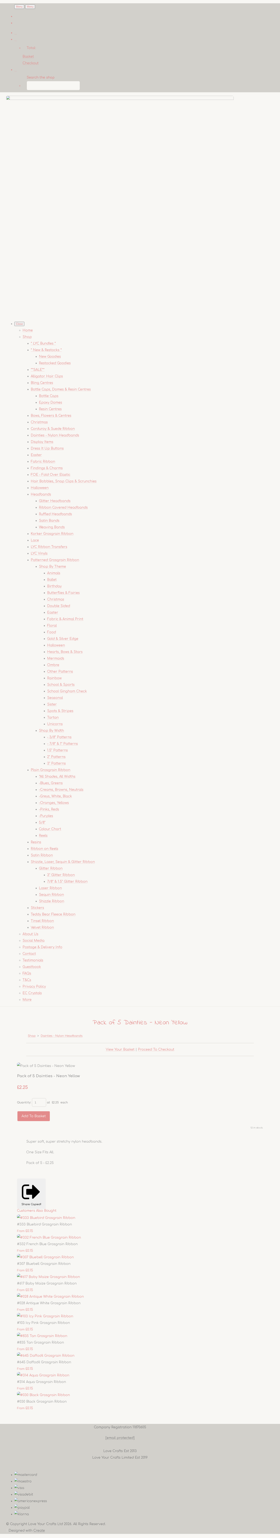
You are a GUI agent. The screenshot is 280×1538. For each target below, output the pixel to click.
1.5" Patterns (57, 750)
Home (28, 330)
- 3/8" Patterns (59, 737)
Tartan (53, 717)
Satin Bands (49, 521)
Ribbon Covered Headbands (63, 507)
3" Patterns (56, 763)
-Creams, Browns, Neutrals (61, 790)
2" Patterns (56, 757)
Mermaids (55, 658)
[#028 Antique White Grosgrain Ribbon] (50, 1296)
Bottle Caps (48, 396)
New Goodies (50, 356)
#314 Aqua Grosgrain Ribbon (41, 1382)
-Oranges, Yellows (54, 803)
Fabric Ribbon (43, 461)
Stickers (37, 908)
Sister (52, 704)
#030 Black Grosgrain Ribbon (42, 1401)
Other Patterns (60, 671)
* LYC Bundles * (43, 343)
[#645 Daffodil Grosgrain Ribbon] (45, 1356)
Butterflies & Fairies (63, 593)
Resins (36, 842)
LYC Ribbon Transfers (49, 547)
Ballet (52, 580)
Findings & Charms (47, 468)
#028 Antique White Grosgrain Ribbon (49, 1303)
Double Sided (58, 606)
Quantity (24, 1102)
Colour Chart (50, 829)
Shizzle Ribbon (51, 901)
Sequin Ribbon (51, 895)
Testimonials (33, 960)
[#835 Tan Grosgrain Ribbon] (42, 1336)
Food (51, 632)
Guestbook (32, 967)
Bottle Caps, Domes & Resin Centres (61, 389)
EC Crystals (32, 993)
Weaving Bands (52, 527)
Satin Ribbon (42, 855)
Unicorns (55, 724)
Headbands (41, 494)
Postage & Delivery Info (42, 947)
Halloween (40, 488)
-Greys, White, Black (55, 796)
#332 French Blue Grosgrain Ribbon (47, 1244)
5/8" (42, 822)
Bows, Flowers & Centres (51, 416)
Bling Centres (42, 383)
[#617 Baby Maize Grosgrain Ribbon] (48, 1277)
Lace (35, 540)
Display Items (42, 442)
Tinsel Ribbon (42, 921)
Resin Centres (50, 409)
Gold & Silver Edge (62, 639)
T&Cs (27, 980)
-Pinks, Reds (49, 809)
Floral (52, 626)
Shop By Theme (52, 566)
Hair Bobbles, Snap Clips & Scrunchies (64, 481)
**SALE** (37, 370)
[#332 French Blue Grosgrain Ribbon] (49, 1237)
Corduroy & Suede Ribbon (53, 429)
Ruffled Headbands (55, 514)
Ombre (53, 665)
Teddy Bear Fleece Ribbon (53, 914)
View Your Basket (120, 1049)
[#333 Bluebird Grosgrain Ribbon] (46, 1218)
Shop (27, 337)
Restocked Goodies (55, 363)
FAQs (27, 973)
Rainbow (54, 678)
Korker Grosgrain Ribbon (52, 534)
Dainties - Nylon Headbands (55, 435)
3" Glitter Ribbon (61, 875)
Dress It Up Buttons (47, 448)
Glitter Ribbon (51, 868)
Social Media (33, 940)
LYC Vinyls (39, 553)
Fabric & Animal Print (65, 619)
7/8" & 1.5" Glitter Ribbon (67, 881)
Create (39, 1530)
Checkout (31, 63)
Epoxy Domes (50, 402)
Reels (43, 835)
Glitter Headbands (55, 501)
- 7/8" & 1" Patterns (62, 744)
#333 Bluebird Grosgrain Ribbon (44, 1224)
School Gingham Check (67, 691)
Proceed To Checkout (156, 1049)
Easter (36, 455)
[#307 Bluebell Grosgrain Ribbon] (45, 1257)
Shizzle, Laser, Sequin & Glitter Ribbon (63, 862)
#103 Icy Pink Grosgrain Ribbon (43, 1323)
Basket (28, 56)
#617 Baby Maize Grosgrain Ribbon (47, 1283)
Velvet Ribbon (42, 927)
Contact (29, 954)
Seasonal (55, 698)
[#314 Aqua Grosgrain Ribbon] (43, 1375)
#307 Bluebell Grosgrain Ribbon (44, 1264)
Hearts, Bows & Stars (65, 652)
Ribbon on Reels (44, 849)
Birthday (54, 586)
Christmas (39, 422)
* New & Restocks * (46, 350)
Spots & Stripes (60, 711)
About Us (30, 934)
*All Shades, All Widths (57, 776)
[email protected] (120, 1438)
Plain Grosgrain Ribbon (50, 770)
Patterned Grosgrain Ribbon (55, 560)
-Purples (46, 816)
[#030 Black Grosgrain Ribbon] (43, 1395)
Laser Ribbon (50, 888)
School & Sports (61, 685)
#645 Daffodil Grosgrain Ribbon (44, 1362)
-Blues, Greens (51, 783)
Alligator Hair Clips (47, 376)
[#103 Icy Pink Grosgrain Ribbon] (45, 1316)
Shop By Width (51, 730)
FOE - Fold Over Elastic (50, 475)
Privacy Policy (34, 986)
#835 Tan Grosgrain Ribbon (40, 1342)
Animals (53, 573)
